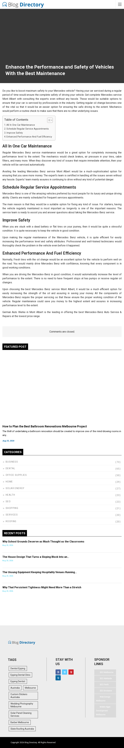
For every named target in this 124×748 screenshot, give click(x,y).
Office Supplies (16, 475)
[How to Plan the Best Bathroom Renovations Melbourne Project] (62, 387)
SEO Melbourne (106, 672)
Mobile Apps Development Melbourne (103, 711)
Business (12, 461)
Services (12, 514)
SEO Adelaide (106, 678)
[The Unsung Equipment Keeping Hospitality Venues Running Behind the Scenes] (109, 575)
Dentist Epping (17, 668)
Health (10, 495)
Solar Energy (15, 488)
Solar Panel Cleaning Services (20, 714)
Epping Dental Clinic (20, 675)
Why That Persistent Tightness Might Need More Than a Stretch (41, 587)
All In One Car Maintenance (20, 125)
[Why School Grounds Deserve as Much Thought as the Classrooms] (109, 545)
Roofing (11, 521)
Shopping (12, 508)
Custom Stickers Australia (18, 695)
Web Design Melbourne (103, 699)
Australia (15, 688)
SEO (8, 501)
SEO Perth (104, 684)
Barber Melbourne (19, 722)
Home (9, 481)
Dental (10, 468)
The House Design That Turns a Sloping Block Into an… (35, 556)
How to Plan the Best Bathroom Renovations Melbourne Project (44, 426)
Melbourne (30, 688)
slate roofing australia (22, 729)
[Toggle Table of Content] (48, 120)
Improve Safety (14, 132)
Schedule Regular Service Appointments (27, 128)
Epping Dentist (17, 681)
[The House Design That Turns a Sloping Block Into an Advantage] (109, 560)
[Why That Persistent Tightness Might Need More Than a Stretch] (109, 591)
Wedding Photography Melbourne (21, 705)
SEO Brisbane (106, 691)
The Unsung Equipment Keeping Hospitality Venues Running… (39, 572)
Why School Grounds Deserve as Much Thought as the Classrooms (43, 541)
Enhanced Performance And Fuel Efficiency (29, 136)
